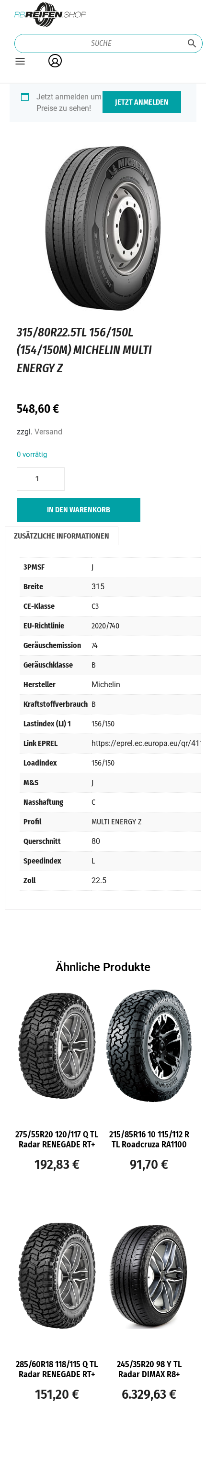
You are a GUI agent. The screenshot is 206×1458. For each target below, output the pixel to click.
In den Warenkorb (78, 509)
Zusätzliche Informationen (61, 535)
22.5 (99, 880)
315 (98, 586)
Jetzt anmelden (142, 102)
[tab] (61, 536)
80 (96, 841)
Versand (48, 431)
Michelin (106, 684)
